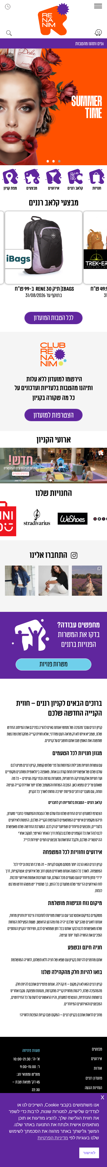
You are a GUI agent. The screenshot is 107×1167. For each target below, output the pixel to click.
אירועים (96, 1059)
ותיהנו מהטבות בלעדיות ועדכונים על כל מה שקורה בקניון (54, 393)
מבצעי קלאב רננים (53, 203)
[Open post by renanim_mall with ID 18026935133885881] (87, 581)
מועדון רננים (94, 1078)
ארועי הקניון (53, 440)
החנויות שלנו (53, 493)
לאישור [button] (89, 1153)
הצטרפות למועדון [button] (53, 415)
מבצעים (97, 1049)
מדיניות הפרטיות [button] (53, 1137)
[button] (53, 19)
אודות (98, 1068)
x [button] (102, 1097)
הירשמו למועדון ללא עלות (53, 379)
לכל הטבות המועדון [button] (54, 318)
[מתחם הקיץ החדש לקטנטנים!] (53, 465)
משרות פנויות (53, 664)
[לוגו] (82, 518)
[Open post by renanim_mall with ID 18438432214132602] (20, 581)
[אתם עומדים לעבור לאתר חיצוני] (98, 32)
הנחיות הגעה (93, 1088)
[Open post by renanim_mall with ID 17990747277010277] (53, 581)
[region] (53, 106)
